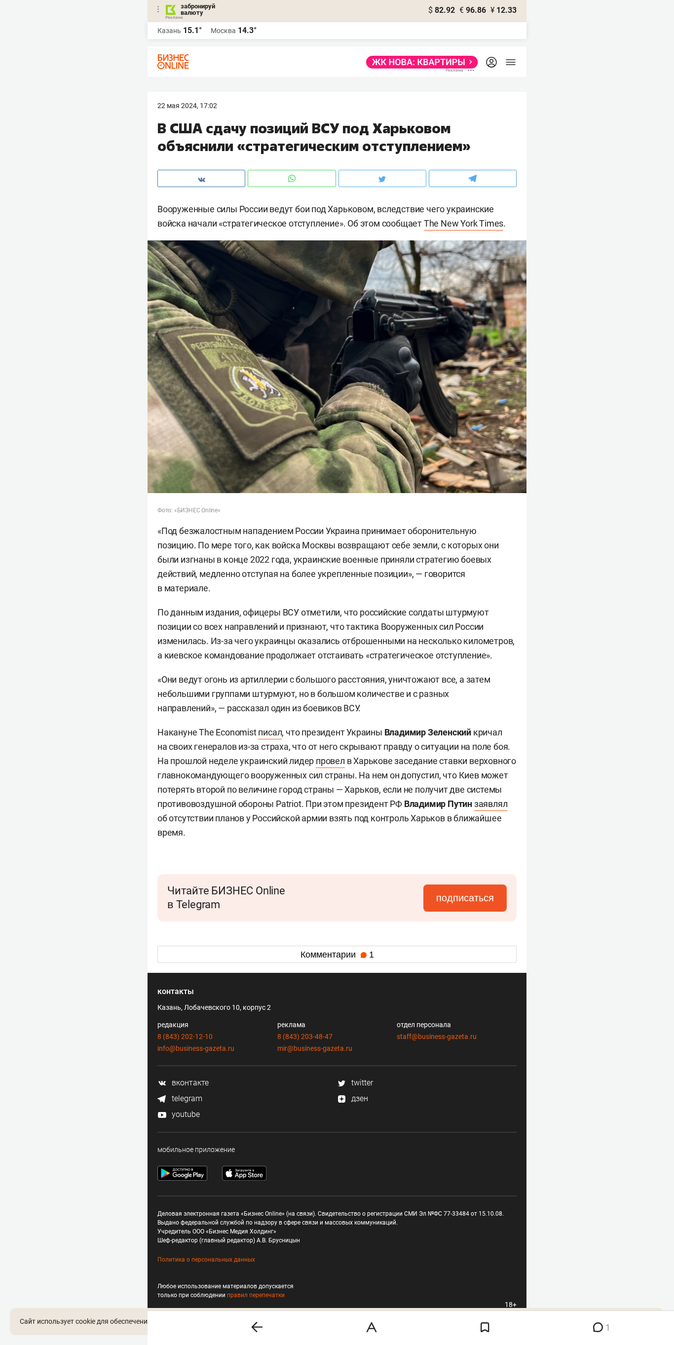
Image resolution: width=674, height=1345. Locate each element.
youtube (185, 1114)
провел (330, 761)
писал (270, 732)
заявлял (491, 804)
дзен (358, 1098)
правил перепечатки (256, 1295)
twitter (361, 1082)
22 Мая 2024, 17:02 (187, 106)
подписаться (465, 897)
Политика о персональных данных (206, 1259)
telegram (186, 1098)
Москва (223, 31)
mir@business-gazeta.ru (314, 1048)
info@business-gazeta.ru (195, 1048)
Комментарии (337, 955)
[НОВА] (419, 62)
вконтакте (189, 1082)
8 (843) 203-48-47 (305, 1036)
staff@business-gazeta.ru (437, 1036)
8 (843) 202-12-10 (185, 1036)
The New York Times (463, 223)
